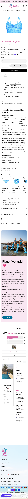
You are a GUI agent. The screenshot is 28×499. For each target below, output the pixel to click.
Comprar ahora (14, 70)
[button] (25, 181)
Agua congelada (10, 10)
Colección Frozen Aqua (15, 84)
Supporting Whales (12, 484)
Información (7, 74)
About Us (7, 317)
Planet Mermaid (9, 492)
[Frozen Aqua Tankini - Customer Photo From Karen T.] (14, 347)
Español (3, 475)
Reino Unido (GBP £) (15, 474)
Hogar (3, 10)
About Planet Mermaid (6, 481)
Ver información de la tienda (9, 204)
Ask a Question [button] (14, 355)
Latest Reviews (17, 481)
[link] (6, 181)
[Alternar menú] (1, 6)
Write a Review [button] (14, 351)
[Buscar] (23, 6)
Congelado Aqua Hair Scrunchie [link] (16, 187)
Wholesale (3, 484)
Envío (11, 49)
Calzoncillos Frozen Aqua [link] (5, 187)
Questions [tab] (5, 359)
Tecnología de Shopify (18, 492)
